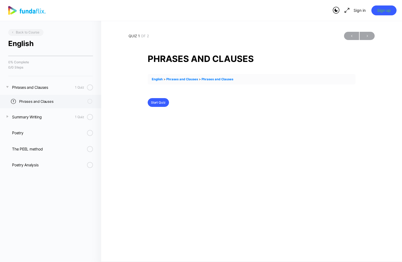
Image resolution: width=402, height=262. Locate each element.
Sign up (384, 10)
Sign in (360, 10)
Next (367, 36)
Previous (351, 36)
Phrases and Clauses (182, 79)
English (157, 79)
